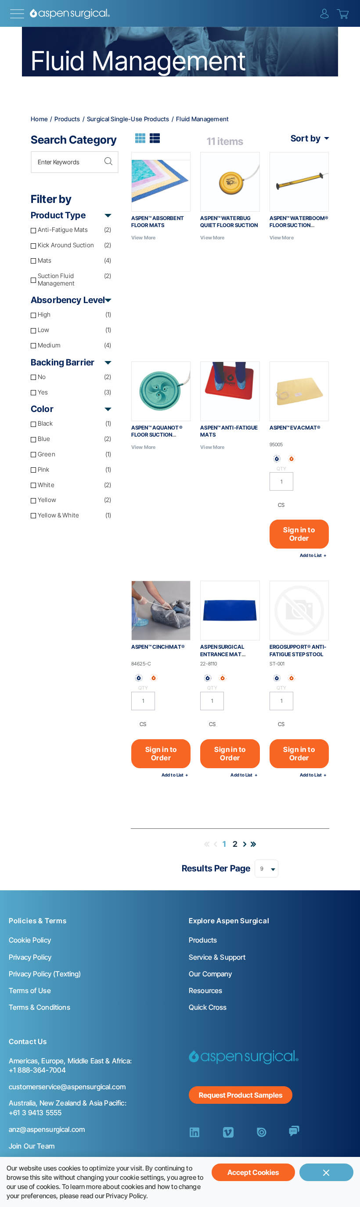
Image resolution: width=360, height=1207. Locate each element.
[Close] (326, 1172)
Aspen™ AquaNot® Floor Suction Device (157, 435)
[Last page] (253, 844)
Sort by (305, 138)
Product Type (58, 215)
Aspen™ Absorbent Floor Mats (157, 222)
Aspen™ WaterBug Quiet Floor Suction (229, 222)
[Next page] (244, 844)
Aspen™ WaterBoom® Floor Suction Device (299, 225)
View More (143, 238)
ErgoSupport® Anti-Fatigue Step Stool (298, 650)
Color (42, 409)
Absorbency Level (68, 300)
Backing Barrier (62, 362)
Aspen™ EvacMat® (295, 427)
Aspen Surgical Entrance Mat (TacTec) (222, 654)
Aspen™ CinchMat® (158, 646)
